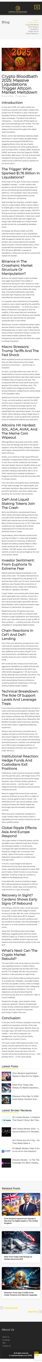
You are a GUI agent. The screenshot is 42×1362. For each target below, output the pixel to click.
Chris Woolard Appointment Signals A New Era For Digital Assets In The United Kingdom (26, 1075)
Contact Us (6, 1346)
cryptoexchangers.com (19, 1355)
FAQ (3, 1343)
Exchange (6, 1340)
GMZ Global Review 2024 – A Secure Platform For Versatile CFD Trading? (25, 1130)
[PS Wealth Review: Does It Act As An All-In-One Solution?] (6, 1151)
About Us (5, 1337)
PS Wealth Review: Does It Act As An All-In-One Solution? (26, 1149)
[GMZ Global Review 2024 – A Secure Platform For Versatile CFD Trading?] (6, 1131)
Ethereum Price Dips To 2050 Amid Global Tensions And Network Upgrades (25, 1098)
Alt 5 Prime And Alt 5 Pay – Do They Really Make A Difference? (26, 1142)
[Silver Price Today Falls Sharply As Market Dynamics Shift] (6, 1088)
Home (35, 20)
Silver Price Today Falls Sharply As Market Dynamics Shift (25, 1086)
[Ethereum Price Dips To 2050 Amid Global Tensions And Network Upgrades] (6, 1099)
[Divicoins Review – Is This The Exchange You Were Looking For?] (6, 1163)
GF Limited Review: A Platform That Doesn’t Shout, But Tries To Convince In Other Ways (26, 1119)
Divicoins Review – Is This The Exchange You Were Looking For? (25, 1161)
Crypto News (33, 22)
